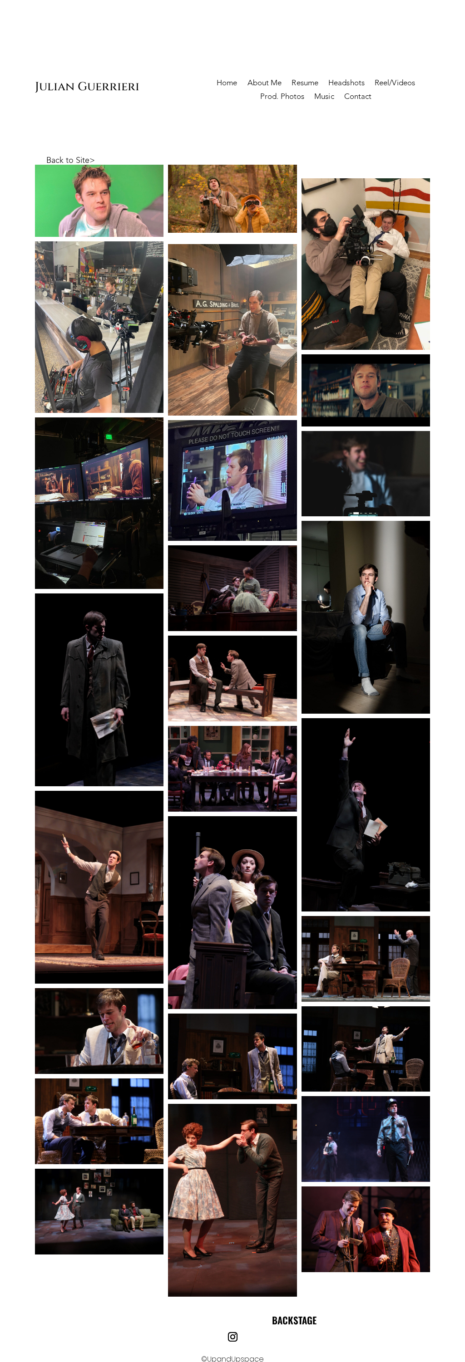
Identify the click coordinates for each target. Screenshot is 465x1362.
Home (227, 83)
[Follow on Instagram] (232, 1337)
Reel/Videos (395, 83)
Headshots (346, 83)
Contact (358, 97)
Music (324, 97)
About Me (264, 83)
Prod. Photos (282, 97)
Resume (305, 83)
